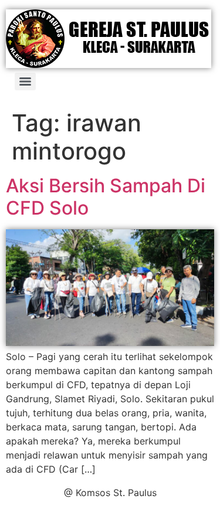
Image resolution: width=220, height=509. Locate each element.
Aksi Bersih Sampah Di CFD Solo (105, 196)
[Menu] (25, 81)
